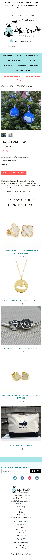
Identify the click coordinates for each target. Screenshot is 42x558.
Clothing (22, 65)
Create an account (29, 5)
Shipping (21, 545)
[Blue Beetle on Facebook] (22, 478)
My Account (21, 524)
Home (7, 3)
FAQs (21, 512)
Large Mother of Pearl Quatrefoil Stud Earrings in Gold (21, 252)
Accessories (17, 70)
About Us (21, 509)
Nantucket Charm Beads (27, 55)
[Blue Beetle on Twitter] (15, 478)
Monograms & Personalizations (21, 517)
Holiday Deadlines (21, 535)
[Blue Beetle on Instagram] (37, 478)
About (29, 3)
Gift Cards (21, 532)
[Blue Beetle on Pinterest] (30, 478)
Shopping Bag (21, 530)
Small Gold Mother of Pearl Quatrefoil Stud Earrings (21, 397)
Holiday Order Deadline (9, 160)
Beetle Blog (18, 3)
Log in (13, 5)
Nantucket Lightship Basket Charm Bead (21, 348)
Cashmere (33, 65)
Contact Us (21, 514)
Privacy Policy (21, 548)
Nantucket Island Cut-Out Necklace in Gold (21, 301)
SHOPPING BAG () (23, 41)
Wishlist (21, 527)
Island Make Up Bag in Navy (21, 445)
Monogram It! (8, 55)
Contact (21, 7)
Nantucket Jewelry (16, 60)
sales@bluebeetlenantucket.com (21, 501)
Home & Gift (9, 65)
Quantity (5, 164)
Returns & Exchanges (21, 542)
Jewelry (31, 60)
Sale (28, 70)
